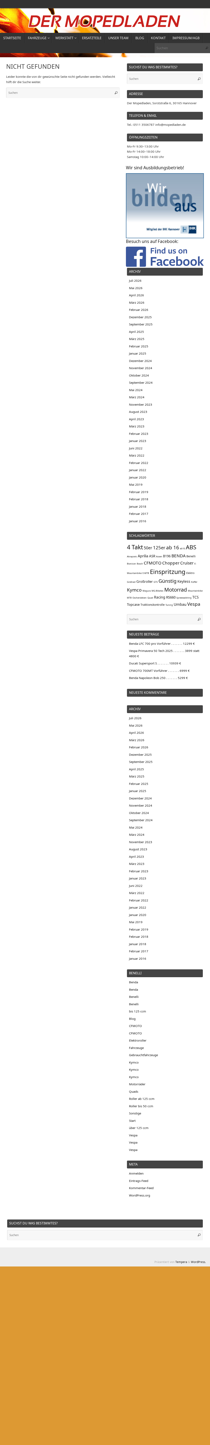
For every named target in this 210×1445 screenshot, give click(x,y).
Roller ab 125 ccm (141, 1099)
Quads (133, 1091)
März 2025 (136, 339)
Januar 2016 (137, 521)
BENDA (178, 556)
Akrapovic (132, 556)
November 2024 (140, 368)
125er (159, 547)
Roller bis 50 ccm (141, 1106)
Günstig (168, 580)
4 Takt (135, 547)
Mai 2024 (136, 390)
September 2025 (141, 324)
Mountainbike (195, 590)
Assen (159, 556)
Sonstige (135, 1113)
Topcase (133, 604)
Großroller (144, 581)
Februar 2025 (138, 346)
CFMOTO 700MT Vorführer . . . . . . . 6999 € (159, 671)
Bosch (140, 563)
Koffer (194, 582)
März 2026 (136, 302)
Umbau (180, 604)
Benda (133, 982)
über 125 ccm (138, 1128)
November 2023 (140, 404)
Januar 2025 (137, 353)
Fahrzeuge (136, 1048)
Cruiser (187, 563)
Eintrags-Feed (138, 1181)
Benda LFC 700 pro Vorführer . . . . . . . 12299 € (162, 643)
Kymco (134, 590)
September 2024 (141, 382)
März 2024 (136, 397)
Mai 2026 (136, 288)
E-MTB (146, 573)
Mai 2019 (136, 484)
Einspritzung (167, 572)
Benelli (191, 556)
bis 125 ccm (137, 1011)
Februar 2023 (138, 434)
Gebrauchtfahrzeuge (143, 1055)
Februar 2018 (138, 499)
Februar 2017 (138, 514)
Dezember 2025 (140, 317)
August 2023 (138, 412)
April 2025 (136, 332)
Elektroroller (137, 1040)
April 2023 (136, 419)
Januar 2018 (137, 506)
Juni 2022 (136, 448)
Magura (147, 590)
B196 (167, 556)
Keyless (183, 581)
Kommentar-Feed (141, 1188)
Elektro (190, 573)
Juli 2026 (135, 280)
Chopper (170, 563)
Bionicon (131, 563)
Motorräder (137, 1084)
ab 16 (172, 547)
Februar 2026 (138, 310)
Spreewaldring (184, 597)
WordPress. (198, 1262)
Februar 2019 (138, 492)
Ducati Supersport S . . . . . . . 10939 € (155, 663)
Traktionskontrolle (152, 605)
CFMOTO (152, 563)
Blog (132, 1019)
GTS (156, 582)
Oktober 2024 (139, 375)
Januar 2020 (137, 477)
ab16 (182, 548)
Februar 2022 (138, 463)
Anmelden (136, 1173)
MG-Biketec (157, 590)
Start (132, 1121)
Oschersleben (139, 597)
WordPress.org (139, 1195)
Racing (159, 597)
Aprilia (143, 556)
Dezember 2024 (140, 361)
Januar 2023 (137, 441)
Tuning (169, 604)
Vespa (193, 604)
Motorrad (175, 589)
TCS (195, 597)
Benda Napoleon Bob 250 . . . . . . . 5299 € (158, 678)
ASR (152, 556)
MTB (129, 597)
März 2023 (136, 426)
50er (148, 548)
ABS (191, 547)
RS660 (171, 597)
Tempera (181, 1262)
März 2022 (136, 455)
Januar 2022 (137, 470)
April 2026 (136, 295)
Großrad (131, 582)
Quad (150, 597)
